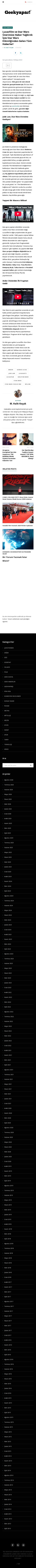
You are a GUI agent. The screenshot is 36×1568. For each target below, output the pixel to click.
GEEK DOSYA (8, 677)
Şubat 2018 (8, 1272)
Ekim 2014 (7, 1466)
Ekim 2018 (7, 1234)
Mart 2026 (7, 804)
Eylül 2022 (7, 1007)
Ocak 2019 (7, 1219)
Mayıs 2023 (8, 968)
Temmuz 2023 (9, 959)
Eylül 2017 (7, 1297)
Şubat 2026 (8, 809)
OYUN (6, 725)
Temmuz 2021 (9, 1074)
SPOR (6, 735)
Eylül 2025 (7, 833)
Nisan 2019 (8, 1205)
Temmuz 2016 (9, 1364)
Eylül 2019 (7, 1181)
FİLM (6, 672)
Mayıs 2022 (8, 1026)
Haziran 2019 (8, 1195)
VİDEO (6, 749)
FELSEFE (7, 667)
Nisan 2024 (8, 915)
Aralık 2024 (7, 876)
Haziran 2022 (8, 1021)
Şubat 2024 (8, 925)
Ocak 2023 (7, 987)
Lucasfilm (10, 377)
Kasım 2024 (8, 881)
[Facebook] (15, 53)
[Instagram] (23, 1545)
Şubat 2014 (8, 1504)
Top (18, 1564)
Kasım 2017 (8, 1287)
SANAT (6, 730)
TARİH (6, 740)
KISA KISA (7, 691)
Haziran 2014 (8, 1485)
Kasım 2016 (8, 1345)
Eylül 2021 (7, 1065)
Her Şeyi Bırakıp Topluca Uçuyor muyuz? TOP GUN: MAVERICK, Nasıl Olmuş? (27, 454)
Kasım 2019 (8, 1171)
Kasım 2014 (8, 1461)
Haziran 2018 (8, 1253)
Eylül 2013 (7, 1528)
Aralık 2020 (7, 1108)
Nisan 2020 (8, 1147)
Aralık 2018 (7, 1224)
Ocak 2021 (7, 1103)
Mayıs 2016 (8, 1374)
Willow (27, 384)
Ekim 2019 (7, 1176)
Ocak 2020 (7, 1161)
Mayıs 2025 (8, 852)
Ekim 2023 (7, 944)
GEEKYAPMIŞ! (8, 686)
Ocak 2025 (7, 872)
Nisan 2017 (8, 1321)
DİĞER (6, 653)
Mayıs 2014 (8, 1490)
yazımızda (15, 106)
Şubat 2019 (8, 1214)
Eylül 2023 (7, 949)
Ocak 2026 (7, 814)
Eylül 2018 (7, 1239)
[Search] (25, 2)
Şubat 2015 (8, 1446)
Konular (6, 706)
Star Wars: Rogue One (13, 384)
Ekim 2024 (7, 886)
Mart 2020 (7, 1152)
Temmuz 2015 (9, 1422)
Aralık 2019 (7, 1166)
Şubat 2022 (8, 1041)
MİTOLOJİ (7, 715)
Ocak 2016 (7, 1393)
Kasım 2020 (8, 1113)
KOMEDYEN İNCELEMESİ (12, 696)
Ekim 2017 (7, 1292)
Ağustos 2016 (8, 1359)
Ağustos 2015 (8, 1417)
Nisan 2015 (8, 1437)
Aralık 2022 (7, 992)
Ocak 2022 (7, 1045)
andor (10, 369)
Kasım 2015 (8, 1403)
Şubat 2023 (8, 983)
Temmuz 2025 (9, 843)
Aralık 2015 (7, 1398)
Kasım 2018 (8, 1229)
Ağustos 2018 (8, 1243)
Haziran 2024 (8, 905)
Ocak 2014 (7, 1509)
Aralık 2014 (7, 1456)
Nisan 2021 (8, 1089)
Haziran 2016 (8, 1369)
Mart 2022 (7, 1036)
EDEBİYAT (7, 662)
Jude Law (12, 373)
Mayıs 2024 (8, 910)
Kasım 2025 (8, 823)
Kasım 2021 (8, 1055)
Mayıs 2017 (8, 1316)
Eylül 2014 (7, 1470)
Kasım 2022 (8, 997)
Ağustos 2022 (8, 1012)
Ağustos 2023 (8, 954)
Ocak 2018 (7, 1277)
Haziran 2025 (8, 847)
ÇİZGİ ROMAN (9, 648)
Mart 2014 (7, 1499)
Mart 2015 (7, 1441)
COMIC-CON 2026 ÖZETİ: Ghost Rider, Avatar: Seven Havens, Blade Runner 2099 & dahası (17, 498)
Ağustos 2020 (8, 1127)
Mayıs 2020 (8, 1142)
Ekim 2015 (7, 1408)
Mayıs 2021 (8, 1084)
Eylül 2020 (7, 1123)
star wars (18, 380)
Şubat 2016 (8, 1388)
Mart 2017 (7, 1326)
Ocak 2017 (7, 1335)
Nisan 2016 (8, 1379)
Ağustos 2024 (8, 896)
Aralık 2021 (7, 1050)
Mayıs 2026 (8, 794)
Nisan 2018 (8, 1263)
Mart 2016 (7, 1384)
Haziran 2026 (8, 790)
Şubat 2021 (8, 1099)
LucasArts (23, 373)
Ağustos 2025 (8, 838)
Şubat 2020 (8, 1156)
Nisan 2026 (8, 799)
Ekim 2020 (7, 1118)
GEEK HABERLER (7, 27)
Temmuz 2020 (9, 1132)
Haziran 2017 (8, 1311)
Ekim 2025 (7, 828)
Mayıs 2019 (8, 1200)
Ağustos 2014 (8, 1475)
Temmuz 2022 (9, 1016)
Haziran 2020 (8, 1137)
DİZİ (5, 657)
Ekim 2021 (7, 1060)
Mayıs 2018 (8, 1258)
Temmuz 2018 (9, 1248)
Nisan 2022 (8, 1031)
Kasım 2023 (8, 939)
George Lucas (22, 369)
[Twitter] (21, 53)
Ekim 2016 (7, 1350)
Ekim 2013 (7, 1524)
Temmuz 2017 (9, 1306)
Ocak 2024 (7, 930)
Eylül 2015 (7, 1412)
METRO (6, 711)
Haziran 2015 (8, 1427)
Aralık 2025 (7, 818)
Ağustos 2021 (8, 1070)
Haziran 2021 (8, 1079)
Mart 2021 (7, 1094)
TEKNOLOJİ (8, 744)
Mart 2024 (7, 920)
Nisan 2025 (8, 857)
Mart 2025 (7, 862)
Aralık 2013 (7, 1514)
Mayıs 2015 (8, 1432)
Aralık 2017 (7, 1282)
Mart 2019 (7, 1210)
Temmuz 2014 (9, 1480)
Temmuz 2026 (9, 785)
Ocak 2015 (7, 1451)
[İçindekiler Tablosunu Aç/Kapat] (7, 65)
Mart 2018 (7, 1268)
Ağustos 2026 (8, 780)
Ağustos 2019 (8, 1185)
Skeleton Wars (23, 377)
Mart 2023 (7, 978)
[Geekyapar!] (18, 12)
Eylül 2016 (7, 1355)
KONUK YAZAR (9, 701)
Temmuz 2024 (9, 901)
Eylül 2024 (7, 891)
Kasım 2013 (8, 1519)
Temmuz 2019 (9, 1190)
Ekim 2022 (7, 1002)
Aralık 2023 (7, 934)
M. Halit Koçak (9, 47)
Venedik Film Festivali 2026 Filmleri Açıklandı (17, 525)
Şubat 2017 (8, 1330)
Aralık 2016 (7, 1340)
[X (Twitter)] (18, 1545)
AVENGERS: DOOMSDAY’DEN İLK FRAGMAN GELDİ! (16, 553)
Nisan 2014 (8, 1495)
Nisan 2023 (8, 973)
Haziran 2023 (8, 963)
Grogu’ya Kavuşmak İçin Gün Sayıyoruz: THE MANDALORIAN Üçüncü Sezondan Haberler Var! (9, 455)
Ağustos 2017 (8, 1301)
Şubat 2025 (8, 867)
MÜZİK (6, 720)
